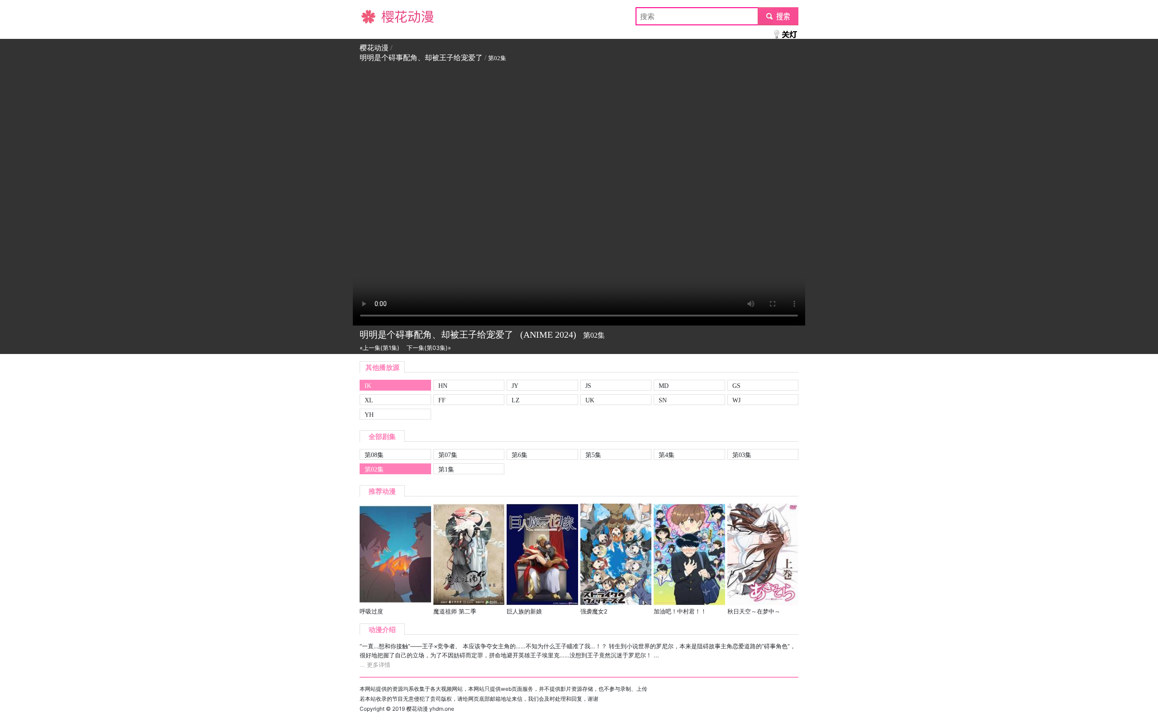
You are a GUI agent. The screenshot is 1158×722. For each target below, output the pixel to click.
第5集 (593, 454)
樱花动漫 (374, 16)
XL (369, 400)
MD (664, 385)
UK (589, 400)
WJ (736, 400)
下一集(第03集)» (429, 347)
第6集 (519, 454)
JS (588, 385)
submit (778, 16)
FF (442, 400)
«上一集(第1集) (379, 347)
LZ (516, 400)
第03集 (741, 454)
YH (369, 414)
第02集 (374, 469)
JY (515, 385)
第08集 (374, 454)
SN (663, 400)
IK (368, 385)
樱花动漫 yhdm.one (430, 708)
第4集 (666, 454)
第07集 (447, 454)
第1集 (446, 469)
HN (442, 385)
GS (736, 385)
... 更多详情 (375, 664)
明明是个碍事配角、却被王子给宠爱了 (421, 57)
